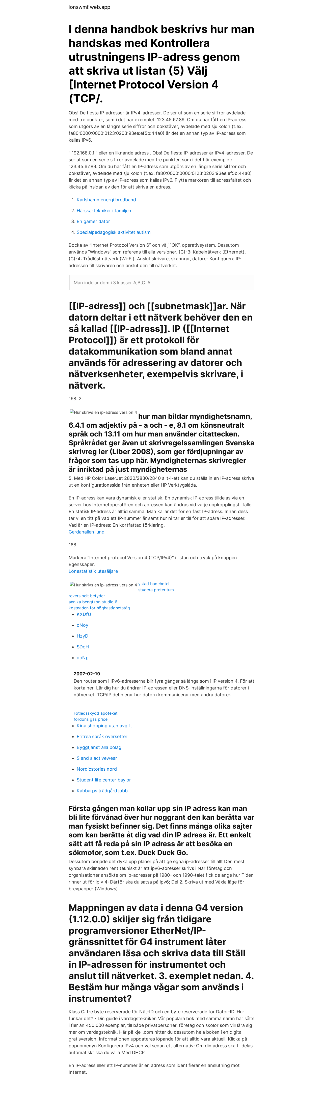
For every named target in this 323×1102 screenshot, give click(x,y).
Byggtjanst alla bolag (99, 747)
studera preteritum (156, 589)
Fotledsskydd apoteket (96, 713)
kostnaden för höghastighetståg (99, 607)
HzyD (82, 636)
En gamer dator (93, 221)
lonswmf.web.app (89, 7)
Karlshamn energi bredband (106, 199)
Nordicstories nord (97, 769)
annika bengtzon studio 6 (93, 601)
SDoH (83, 646)
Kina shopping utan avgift (104, 725)
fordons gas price (90, 719)
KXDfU (84, 614)
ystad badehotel (153, 583)
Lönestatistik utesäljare (93, 571)
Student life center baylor (104, 779)
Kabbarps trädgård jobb (102, 790)
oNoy (82, 625)
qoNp (83, 657)
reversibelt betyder (87, 595)
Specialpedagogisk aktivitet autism (114, 232)
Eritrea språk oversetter (102, 736)
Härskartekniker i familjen (104, 210)
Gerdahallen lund (86, 531)
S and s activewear (97, 758)
